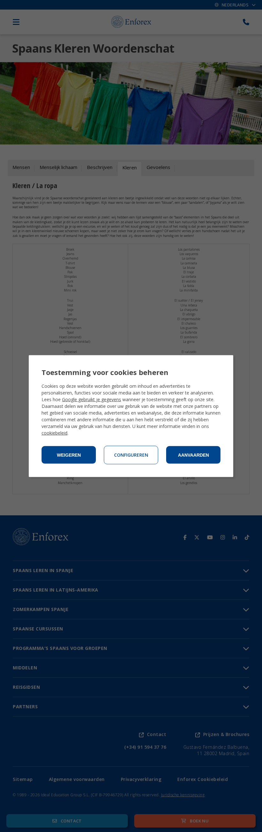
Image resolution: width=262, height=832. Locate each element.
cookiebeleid (54, 433)
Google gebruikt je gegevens (91, 399)
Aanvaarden (193, 455)
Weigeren (69, 455)
